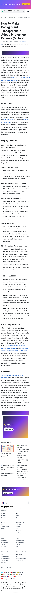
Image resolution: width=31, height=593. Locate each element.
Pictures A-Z (19, 544)
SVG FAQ (3, 563)
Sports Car (19, 524)
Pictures (3, 544)
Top (2, 524)
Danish (7, 572)
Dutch (4, 576)
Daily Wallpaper (5, 526)
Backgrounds (4, 542)
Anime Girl (18, 530)
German (14, 572)
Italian (13, 574)
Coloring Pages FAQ (6, 567)
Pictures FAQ (4, 560)
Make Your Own (12, 17)
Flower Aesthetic (20, 520)
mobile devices (8, 120)
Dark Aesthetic (20, 522)
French (10, 576)
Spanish (20, 574)
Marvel (17, 515)
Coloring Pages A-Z (21, 551)
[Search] (23, 10)
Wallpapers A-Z (20, 540)
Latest (2, 522)
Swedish (21, 572)
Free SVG (3, 546)
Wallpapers (4, 540)
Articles (3, 528)
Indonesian (18, 576)
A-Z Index (3, 515)
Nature (18, 526)
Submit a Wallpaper (21, 558)
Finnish (13, 578)
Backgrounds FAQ (5, 558)
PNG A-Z (18, 549)
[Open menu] (28, 11)
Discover (3, 520)
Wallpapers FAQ (5, 556)
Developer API (19, 560)
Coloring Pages (5, 551)
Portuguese (6, 574)
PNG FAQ (3, 565)
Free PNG (3, 549)
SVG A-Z (18, 546)
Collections (4, 517)
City (17, 535)
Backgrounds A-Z (20, 542)
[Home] (1, 17)
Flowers (18, 517)
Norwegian (5, 578)
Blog (5, 17)
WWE (17, 528)
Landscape (19, 532)
